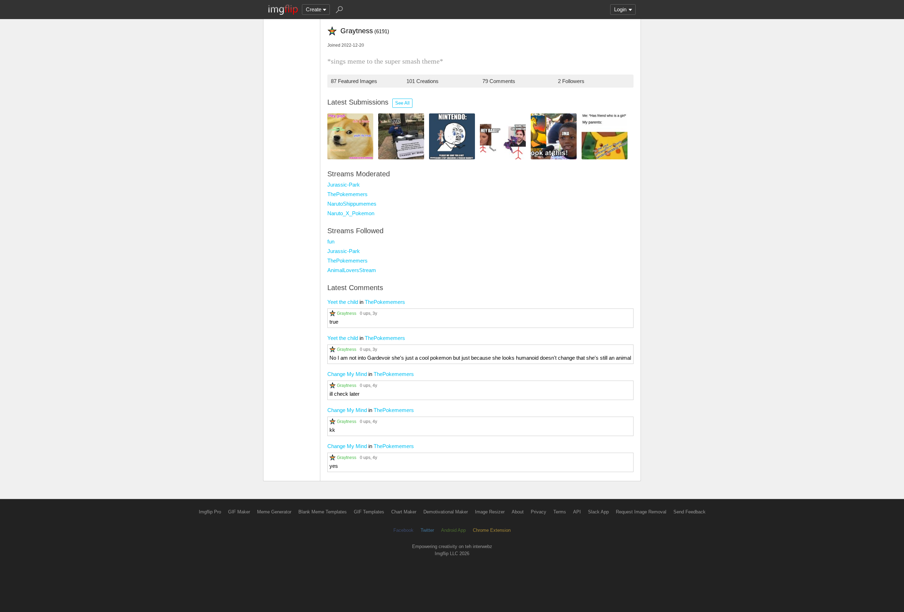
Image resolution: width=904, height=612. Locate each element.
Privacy (538, 511)
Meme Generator (274, 511)
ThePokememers (347, 194)
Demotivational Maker (445, 511)
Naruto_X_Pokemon (350, 213)
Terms (559, 511)
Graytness (346, 313)
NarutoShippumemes (351, 204)
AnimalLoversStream (351, 270)
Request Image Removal (641, 511)
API (577, 511)
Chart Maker (403, 511)
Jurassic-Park (343, 185)
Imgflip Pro (210, 511)
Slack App (598, 511)
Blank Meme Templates (322, 511)
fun (330, 242)
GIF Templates (369, 511)
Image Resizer (490, 511)
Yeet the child (342, 302)
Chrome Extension (492, 530)
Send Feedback (689, 511)
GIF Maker (239, 511)
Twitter (427, 530)
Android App (453, 530)
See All (402, 103)
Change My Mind (347, 374)
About (518, 511)
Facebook (403, 530)
